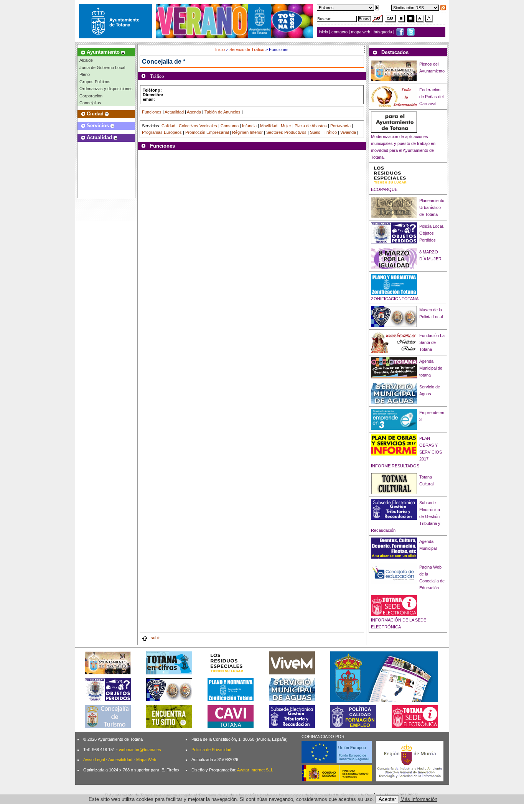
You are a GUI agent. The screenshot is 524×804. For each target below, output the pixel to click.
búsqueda (383, 32)
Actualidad (174, 112)
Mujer (286, 125)
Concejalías (90, 102)
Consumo (230, 125)
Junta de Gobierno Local (102, 67)
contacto (339, 32)
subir (155, 637)
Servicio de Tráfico (246, 49)
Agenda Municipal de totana (430, 368)
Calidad (168, 125)
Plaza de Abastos (311, 125)
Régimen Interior (247, 132)
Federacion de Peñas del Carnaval (431, 96)
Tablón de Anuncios (222, 112)
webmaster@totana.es (140, 749)
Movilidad (268, 125)
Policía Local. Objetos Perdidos (431, 233)
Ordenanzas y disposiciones (106, 88)
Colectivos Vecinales (198, 125)
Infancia (249, 125)
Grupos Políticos (94, 81)
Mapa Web (146, 759)
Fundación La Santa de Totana (432, 342)
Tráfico (330, 132)
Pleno (84, 74)
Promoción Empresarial (207, 132)
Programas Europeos (162, 132)
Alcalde (86, 60)
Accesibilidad (120, 759)
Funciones (151, 112)
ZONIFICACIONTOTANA (395, 298)
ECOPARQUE (384, 189)
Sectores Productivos (286, 132)
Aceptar (387, 799)
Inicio (220, 49)
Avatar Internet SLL (255, 770)
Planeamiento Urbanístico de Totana (431, 207)
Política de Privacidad (211, 749)
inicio (324, 32)
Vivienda (348, 132)
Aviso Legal (94, 759)
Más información (418, 799)
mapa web (361, 32)
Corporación (90, 96)
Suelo (315, 132)
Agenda (194, 112)
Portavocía (340, 125)
